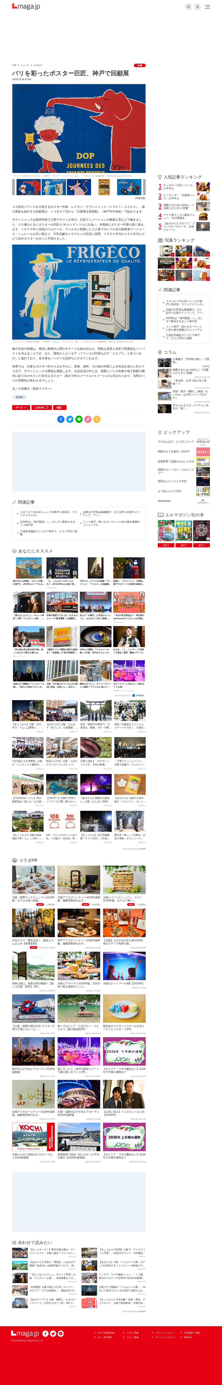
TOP (14, 65)
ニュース (25, 65)
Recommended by (123, 695)
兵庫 (139, 65)
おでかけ (38, 65)
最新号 (166, 545)
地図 (59, 407)
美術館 (19, 397)
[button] (13, 187)
